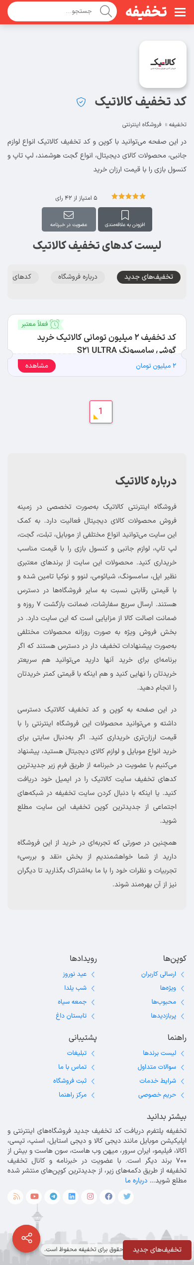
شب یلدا (75, 988)
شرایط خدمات (157, 1081)
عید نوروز (75, 974)
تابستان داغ (71, 1016)
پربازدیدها (163, 1016)
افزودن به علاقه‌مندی (125, 225)
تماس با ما (72, 1067)
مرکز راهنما (73, 1095)
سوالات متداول (157, 1067)
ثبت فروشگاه (70, 1081)
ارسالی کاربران (158, 974)
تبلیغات (77, 1053)
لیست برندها (159, 1053)
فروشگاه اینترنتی (142, 124)
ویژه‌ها (168, 988)
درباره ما (136, 1181)
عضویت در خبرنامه (68, 225)
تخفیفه (146, 12)
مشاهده (36, 366)
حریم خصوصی (157, 1095)
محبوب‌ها (163, 1002)
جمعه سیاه (72, 1002)
